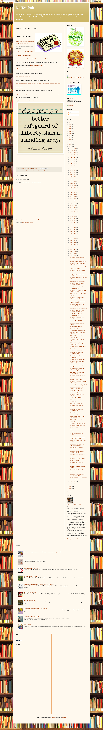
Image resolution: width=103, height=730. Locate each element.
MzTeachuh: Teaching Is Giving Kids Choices (78, 278)
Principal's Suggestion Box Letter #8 (78, 359)
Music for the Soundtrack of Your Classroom (77, 333)
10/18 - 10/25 (73, 170)
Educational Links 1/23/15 (76, 321)
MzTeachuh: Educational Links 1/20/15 (77, 394)
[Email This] (41, 168)
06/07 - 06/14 (73, 212)
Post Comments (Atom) (27, 222)
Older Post (59, 220)
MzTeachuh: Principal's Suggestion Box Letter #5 (78, 343)
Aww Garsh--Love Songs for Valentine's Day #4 (76, 314)
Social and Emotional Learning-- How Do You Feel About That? (39, 584)
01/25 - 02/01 (73, 253)
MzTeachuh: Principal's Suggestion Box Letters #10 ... (78, 271)
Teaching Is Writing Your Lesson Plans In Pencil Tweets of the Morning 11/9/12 (42, 552)
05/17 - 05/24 (73, 218)
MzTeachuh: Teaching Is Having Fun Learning (78, 420)
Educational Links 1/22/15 (76, 326)
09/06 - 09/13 (73, 183)
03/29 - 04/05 (73, 234)
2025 (70, 124)
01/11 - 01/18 (73, 481)
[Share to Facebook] (46, 168)
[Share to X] (44, 168)
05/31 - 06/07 (73, 214)
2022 (70, 131)
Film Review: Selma (74, 428)
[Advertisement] (28, 658)
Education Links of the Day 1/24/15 (78, 261)
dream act (35, 170)
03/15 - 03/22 (73, 238)
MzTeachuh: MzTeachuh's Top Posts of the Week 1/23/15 (78, 291)
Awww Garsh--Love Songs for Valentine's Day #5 (77, 287)
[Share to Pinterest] (47, 168)
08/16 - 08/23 (73, 190)
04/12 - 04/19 (73, 229)
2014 (70, 486)
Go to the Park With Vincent (30, 576)
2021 (70, 133)
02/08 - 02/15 (73, 249)
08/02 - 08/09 (73, 194)
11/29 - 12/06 (73, 157)
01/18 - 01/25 (73, 255)
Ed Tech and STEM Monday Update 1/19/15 (78, 441)
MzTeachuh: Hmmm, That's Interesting (76, 400)
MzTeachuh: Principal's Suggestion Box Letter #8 (78, 356)
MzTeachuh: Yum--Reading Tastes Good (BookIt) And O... (77, 264)
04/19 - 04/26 (73, 227)
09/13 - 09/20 (73, 181)
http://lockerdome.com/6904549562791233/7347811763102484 (30, 65)
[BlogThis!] (42, 168)
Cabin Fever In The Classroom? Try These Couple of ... (78, 372)
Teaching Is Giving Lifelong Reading (78, 308)
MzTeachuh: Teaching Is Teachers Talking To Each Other (77, 362)
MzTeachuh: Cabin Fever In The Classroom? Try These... (77, 369)
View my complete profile (73, 539)
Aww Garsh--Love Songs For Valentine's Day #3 (76, 352)
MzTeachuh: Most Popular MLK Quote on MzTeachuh (77, 444)
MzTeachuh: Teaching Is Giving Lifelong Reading (77, 305)
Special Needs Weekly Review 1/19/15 (76, 434)
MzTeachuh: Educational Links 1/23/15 (77, 318)
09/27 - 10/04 (73, 177)
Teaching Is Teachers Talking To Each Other (77, 365)
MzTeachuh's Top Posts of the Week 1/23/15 (78, 294)
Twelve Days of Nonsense (30, 592)
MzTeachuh (25, 7)
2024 (70, 126)
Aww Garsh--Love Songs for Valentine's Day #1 (76, 409)
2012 (70, 491)
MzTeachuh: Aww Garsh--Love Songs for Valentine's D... (77, 310)
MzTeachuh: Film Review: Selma (77, 425)
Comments (71, 115)
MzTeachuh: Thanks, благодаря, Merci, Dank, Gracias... (77, 298)
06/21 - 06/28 (73, 207)
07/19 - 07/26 (73, 198)
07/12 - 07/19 (73, 201)
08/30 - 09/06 (73, 185)
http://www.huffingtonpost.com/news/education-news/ (28, 68)
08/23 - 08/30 (73, 188)
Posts (70, 112)
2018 (70, 140)
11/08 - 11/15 (73, 163)
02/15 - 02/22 (73, 247)
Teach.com (70, 105)
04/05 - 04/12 (73, 231)
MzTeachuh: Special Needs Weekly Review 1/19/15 (78, 430)
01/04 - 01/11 (73, 484)
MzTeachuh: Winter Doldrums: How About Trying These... (78, 474)
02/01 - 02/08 (73, 251)
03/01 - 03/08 (73, 242)
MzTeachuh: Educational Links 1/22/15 (77, 323)
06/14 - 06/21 (73, 209)
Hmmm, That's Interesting (76, 403)
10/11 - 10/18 (73, 172)
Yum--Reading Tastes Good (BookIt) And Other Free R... (78, 267)
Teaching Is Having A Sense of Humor (77, 340)
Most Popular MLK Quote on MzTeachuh (76, 448)
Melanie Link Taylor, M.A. (74, 505)
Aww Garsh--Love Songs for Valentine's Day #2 (76, 391)
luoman (54, 717)
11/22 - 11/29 (73, 159)
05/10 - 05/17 (73, 220)
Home (39, 220)
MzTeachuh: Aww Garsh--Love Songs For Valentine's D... (77, 349)
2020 (70, 135)
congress (31, 170)
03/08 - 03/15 (73, 240)
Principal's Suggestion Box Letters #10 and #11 (77, 274)
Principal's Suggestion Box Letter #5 (78, 346)
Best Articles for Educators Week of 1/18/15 (78, 466)
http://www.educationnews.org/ (23, 76)
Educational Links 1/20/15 (76, 397)
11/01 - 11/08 (73, 166)
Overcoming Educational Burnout (32, 616)
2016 (70, 144)
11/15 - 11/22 (73, 161)
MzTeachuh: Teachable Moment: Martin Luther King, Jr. (77, 451)
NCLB (39, 170)
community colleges (24, 170)
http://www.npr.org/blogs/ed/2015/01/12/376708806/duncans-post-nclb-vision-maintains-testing (37, 94)
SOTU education (44, 170)
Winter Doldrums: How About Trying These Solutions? (78, 478)
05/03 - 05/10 (73, 223)
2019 (70, 137)
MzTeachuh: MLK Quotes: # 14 (77, 469)
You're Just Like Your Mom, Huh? (32, 560)
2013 (70, 489)
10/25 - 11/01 (73, 168)
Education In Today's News (76, 379)
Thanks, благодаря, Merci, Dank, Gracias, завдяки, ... (77, 301)
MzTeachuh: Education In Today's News (77, 376)
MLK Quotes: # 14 (74, 472)
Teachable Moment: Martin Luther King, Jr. (77, 455)
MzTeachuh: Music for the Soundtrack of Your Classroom (77, 329)
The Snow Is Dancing (75, 460)
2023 (70, 129)
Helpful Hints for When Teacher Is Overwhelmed (35, 608)
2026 (70, 122)
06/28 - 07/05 (73, 205)
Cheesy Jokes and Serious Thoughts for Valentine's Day (78, 417)
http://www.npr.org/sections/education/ (24, 101)
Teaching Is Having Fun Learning (77, 423)
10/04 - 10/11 (73, 174)
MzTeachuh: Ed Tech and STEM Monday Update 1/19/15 (77, 437)
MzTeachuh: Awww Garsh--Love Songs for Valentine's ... (77, 283)
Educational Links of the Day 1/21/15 (78, 385)
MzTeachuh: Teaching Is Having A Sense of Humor (77, 336)
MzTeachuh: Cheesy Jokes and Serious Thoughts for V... (76, 413)
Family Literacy (27, 624)
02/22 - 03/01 (73, 245)
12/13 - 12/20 (73, 152)
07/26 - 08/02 (73, 196)
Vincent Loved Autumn (29, 600)
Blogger (64, 717)
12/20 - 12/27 (73, 150)
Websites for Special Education (31, 568)
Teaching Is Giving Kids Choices (77, 281)
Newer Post (19, 220)
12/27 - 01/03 (73, 148)
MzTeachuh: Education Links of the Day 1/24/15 (78, 258)
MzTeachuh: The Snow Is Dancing (77, 458)
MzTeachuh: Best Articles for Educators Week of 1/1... (76, 463)
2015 (70, 146)
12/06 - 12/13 (73, 155)
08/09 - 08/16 (73, 192)
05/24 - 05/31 (73, 216)
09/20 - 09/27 (73, 179)
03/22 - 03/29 (73, 236)
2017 (70, 142)
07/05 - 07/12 (73, 203)
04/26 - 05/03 (73, 225)
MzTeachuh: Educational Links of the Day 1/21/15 (78, 382)
